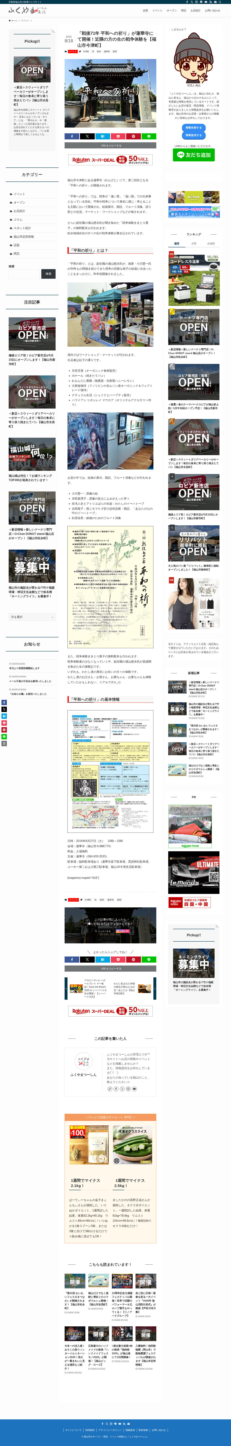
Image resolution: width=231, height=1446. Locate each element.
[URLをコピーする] (4, 743)
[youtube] (206, 2)
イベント (73, 51)
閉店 (16, 253)
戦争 (99, 51)
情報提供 (130, 1430)
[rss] (210, 2)
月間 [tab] (193, 243)
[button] (72, 136)
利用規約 (90, 1430)
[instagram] (196, 2)
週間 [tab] (176, 243)
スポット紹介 (22, 228)
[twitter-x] (191, 2)
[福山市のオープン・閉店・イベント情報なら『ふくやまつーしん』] (28, 10)
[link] (110, 1089)
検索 (11, 266)
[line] (201, 2)
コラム (18, 219)
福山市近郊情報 (24, 236)
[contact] (215, 2)
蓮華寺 (107, 51)
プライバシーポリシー (110, 1430)
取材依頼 (143, 1430)
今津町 (86, 51)
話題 (16, 245)
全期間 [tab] (211, 243)
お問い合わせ (159, 1430)
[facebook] (187, 2)
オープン (19, 202)
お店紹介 (19, 210)
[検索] (220, 2)
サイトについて (73, 1430)
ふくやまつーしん (84, 1074)
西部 (115, 51)
